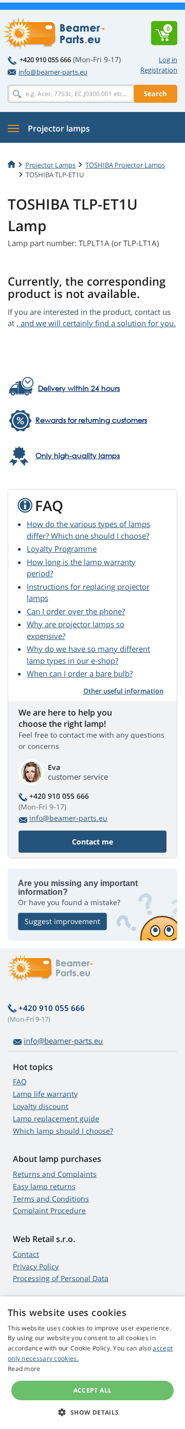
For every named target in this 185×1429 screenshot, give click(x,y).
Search (155, 93)
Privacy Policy (36, 1266)
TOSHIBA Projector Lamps (125, 165)
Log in (168, 59)
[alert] (92, 1362)
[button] (92, 1412)
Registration (158, 69)
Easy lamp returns (44, 1186)
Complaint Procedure (49, 1210)
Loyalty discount (40, 1106)
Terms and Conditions (51, 1199)
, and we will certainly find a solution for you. (96, 323)
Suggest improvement (62, 921)
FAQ (20, 1081)
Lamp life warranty (45, 1094)
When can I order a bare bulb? (80, 673)
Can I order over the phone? (76, 611)
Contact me (92, 842)
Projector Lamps (50, 165)
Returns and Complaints (55, 1174)
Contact (26, 1254)
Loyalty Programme (62, 548)
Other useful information (123, 690)
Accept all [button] (92, 1390)
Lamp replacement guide (56, 1118)
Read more (24, 1368)
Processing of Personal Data (60, 1278)
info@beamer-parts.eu (52, 72)
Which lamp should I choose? (63, 1131)
